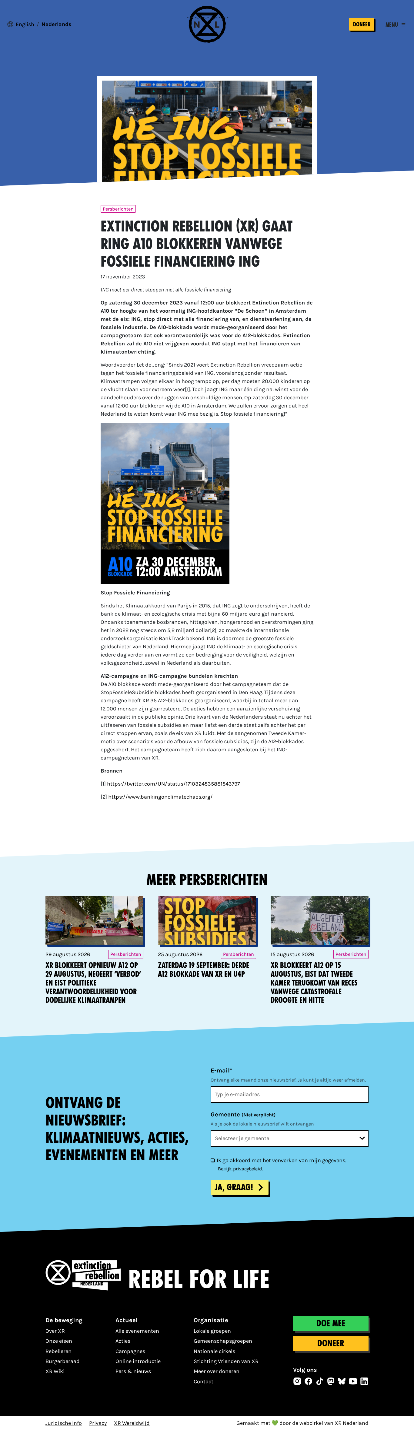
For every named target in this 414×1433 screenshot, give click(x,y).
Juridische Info (63, 1423)
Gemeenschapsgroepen (223, 1341)
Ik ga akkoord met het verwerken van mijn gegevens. (281, 1160)
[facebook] (308, 1381)
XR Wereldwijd (132, 1423)
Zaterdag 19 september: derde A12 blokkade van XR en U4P (203, 970)
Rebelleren (58, 1351)
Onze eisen (58, 1341)
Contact (203, 1381)
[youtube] (353, 1381)
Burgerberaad (62, 1361)
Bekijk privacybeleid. (240, 1169)
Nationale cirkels (214, 1351)
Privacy (98, 1423)
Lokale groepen (212, 1331)
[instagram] (297, 1381)
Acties (122, 1341)
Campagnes (130, 1351)
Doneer (361, 24)
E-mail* (221, 1070)
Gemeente (243, 1114)
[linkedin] (364, 1381)
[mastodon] (331, 1381)
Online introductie (138, 1361)
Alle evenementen (137, 1331)
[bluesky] (342, 1381)
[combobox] (290, 1138)
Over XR (55, 1331)
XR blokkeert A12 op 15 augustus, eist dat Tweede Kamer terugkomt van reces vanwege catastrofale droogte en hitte (314, 983)
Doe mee (330, 1323)
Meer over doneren (216, 1371)
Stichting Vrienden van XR (226, 1361)
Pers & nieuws (133, 1371)
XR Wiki (55, 1371)
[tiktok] (320, 1381)
